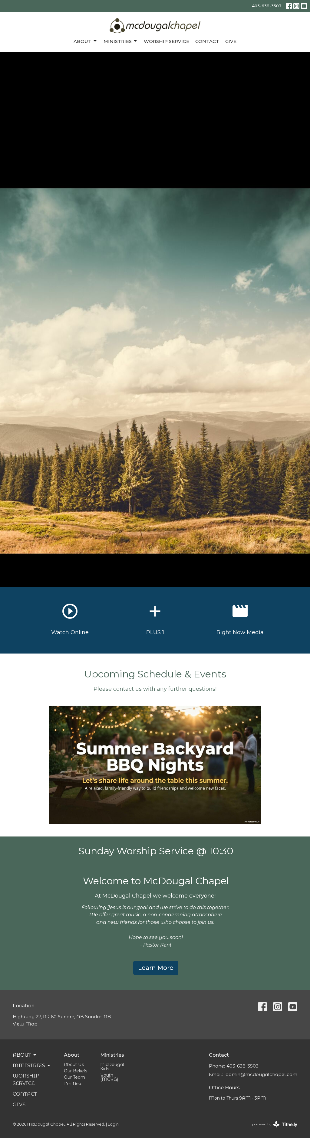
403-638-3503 (266, 5)
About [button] (22, 1055)
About (82, 41)
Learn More (155, 967)
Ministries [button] (29, 1065)
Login (113, 1124)
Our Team (74, 1077)
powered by (271, 1129)
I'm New (73, 1083)
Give (230, 41)
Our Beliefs (75, 1071)
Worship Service (166, 41)
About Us (74, 1064)
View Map (25, 1024)
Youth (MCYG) (109, 1077)
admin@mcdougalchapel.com (261, 1074)
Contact (207, 41)
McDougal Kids (112, 1066)
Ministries (118, 41)
